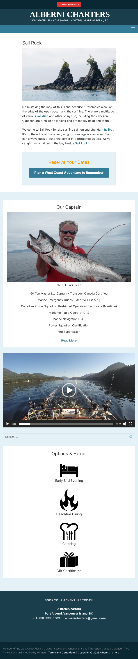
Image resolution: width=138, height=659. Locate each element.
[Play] (7, 424)
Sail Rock (81, 143)
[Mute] (124, 424)
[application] (69, 390)
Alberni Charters (70, 14)
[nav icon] (133, 29)
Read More (69, 340)
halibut (108, 129)
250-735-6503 (69, 4)
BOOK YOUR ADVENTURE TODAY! (69, 600)
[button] (69, 390)
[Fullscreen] (130, 424)
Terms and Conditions (61, 652)
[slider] (66, 424)
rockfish (42, 116)
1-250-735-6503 (48, 618)
